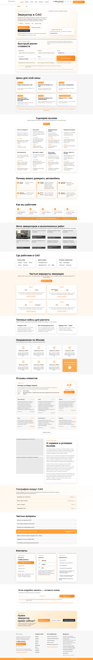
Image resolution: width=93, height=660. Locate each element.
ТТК (49, 265)
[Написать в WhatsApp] (66, 2)
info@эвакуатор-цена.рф (21, 652)
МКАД (53, 265)
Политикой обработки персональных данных (49, 69)
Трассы (37, 641)
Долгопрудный (66, 262)
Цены (36, 1)
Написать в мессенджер (24, 30)
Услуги (31, 1)
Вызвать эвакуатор (79, 1)
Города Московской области (53, 638)
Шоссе (36, 643)
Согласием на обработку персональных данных (65, 69)
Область (27, 1)
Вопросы (41, 1)
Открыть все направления (52, 646)
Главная (18, 6)
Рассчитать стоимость (36, 27)
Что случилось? (21, 56)
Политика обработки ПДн (68, 646)
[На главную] (13, 2)
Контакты (47, 1)
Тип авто (58, 50)
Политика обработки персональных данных (66, 579)
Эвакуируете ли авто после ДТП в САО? (25, 539)
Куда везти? (40, 50)
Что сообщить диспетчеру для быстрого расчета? (28, 542)
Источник (32, 411)
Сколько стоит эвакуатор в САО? (24, 520)
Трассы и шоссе (50, 642)
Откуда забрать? (21, 50)
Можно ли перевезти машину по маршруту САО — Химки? (29, 535)
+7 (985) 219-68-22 (58, 1)
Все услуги (46, 123)
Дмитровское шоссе (42, 265)
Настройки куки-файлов (67, 651)
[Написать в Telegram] (68, 2)
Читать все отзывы (46, 432)
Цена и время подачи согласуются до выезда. (46, 218)
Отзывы (37, 648)
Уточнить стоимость (31, 296)
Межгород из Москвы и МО (52, 644)
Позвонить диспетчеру (23, 27)
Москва (22, 1)
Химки (60, 262)
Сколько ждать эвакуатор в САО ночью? (26, 523)
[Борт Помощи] (20, 634)
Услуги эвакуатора (50, 640)
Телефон (39, 56)
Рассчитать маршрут (46, 280)
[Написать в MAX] (71, 2)
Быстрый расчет (54, 33)
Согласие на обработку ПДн (69, 647)
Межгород (37, 645)
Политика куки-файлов (68, 649)
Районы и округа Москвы (52, 636)
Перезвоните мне (67, 596)
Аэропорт (20, 262)
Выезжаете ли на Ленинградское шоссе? (26, 527)
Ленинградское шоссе (43, 262)
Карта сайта (65, 653)
